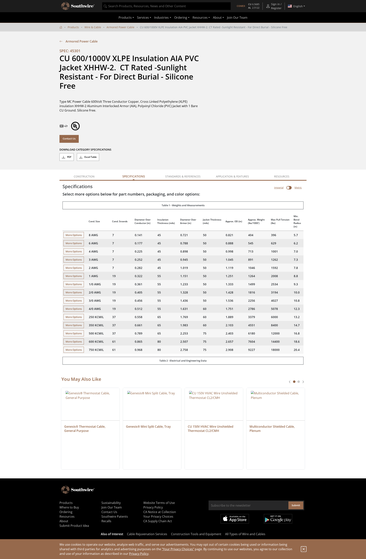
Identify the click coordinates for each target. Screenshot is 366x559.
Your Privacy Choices (158, 516)
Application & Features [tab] (232, 176)
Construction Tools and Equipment (196, 534)
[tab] (294, 381)
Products (73, 27)
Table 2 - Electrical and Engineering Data (183, 360)
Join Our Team (237, 17)
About (63, 521)
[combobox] (166, 6)
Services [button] (143, 17)
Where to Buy (69, 507)
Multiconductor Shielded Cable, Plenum (272, 428)
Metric (298, 187)
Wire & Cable (92, 27)
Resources (67, 516)
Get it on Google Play (278, 519)
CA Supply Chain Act (157, 521)
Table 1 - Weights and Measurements (183, 205)
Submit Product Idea (74, 526)
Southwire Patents (114, 516)
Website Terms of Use (159, 503)
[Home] (60, 27)
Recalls (106, 521)
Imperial (278, 187)
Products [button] (125, 17)
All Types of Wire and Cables (245, 534)
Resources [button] (200, 17)
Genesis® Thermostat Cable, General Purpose (85, 428)
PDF (69, 157)
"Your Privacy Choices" (178, 549)
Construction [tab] (84, 176)
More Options (74, 235)
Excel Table (90, 157)
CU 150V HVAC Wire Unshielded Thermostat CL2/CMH (211, 428)
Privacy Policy (138, 554)
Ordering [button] (180, 17)
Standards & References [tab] (183, 176)
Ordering (65, 512)
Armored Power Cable (120, 27)
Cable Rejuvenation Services (147, 534)
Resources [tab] (281, 176)
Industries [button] (161, 17)
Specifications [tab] (133, 176)
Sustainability (111, 503)
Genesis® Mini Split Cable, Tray (148, 426)
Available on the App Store (235, 519)
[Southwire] (78, 6)
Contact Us (69, 138)
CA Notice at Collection (159, 512)
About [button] (217, 17)
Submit (296, 505)
